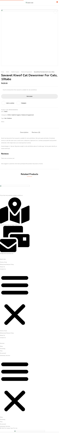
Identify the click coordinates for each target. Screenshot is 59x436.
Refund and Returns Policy (7, 264)
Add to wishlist (10, 103)
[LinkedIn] (11, 121)
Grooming (2, 348)
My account (3, 353)
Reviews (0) (36, 132)
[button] (56, 2)
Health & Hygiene (15, 72)
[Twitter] (9, 121)
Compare (23, 103)
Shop (1, 346)
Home (2, 72)
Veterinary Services (5, 355)
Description (24, 132)
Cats (5, 118)
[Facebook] (6, 121)
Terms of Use (3, 262)
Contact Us (3, 269)
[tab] (24, 132)
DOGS (7, 72)
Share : (3, 121)
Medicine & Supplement (26, 72)
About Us (2, 267)
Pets (1, 351)
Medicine (9, 118)
